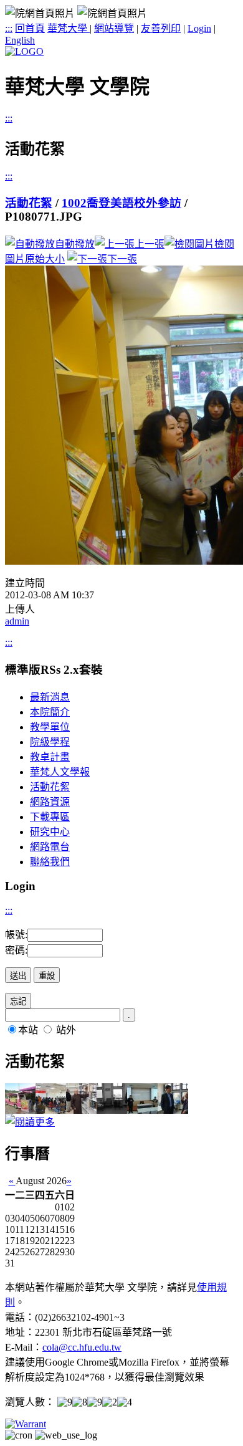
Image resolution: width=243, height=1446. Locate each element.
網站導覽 (114, 28)
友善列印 (161, 28)
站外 (66, 1030)
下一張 (122, 259)
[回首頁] (24, 51)
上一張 (149, 244)
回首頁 (30, 28)
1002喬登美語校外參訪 (121, 202)
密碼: (16, 950)
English (20, 40)
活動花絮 (28, 202)
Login (199, 28)
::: (8, 28)
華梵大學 (68, 28)
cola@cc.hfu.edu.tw (82, 1347)
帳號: (16, 934)
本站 (28, 1030)
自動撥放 (75, 244)
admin (17, 621)
